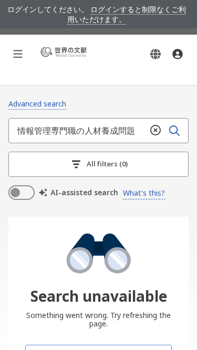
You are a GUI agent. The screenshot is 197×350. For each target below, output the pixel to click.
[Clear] (155, 130)
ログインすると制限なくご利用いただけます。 (126, 14)
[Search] (174, 130)
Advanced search (37, 104)
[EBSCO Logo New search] (65, 54)
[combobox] (77, 131)
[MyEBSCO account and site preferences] (178, 54)
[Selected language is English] (155, 54)
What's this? (144, 193)
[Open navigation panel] (17, 54)
